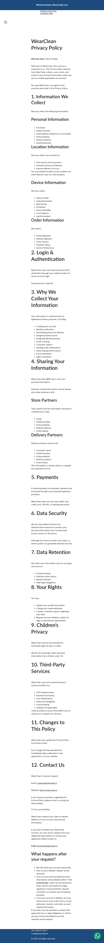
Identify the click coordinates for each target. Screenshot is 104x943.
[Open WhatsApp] (97, 936)
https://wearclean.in (48, 790)
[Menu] (5, 22)
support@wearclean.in (47, 783)
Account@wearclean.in (47, 846)
